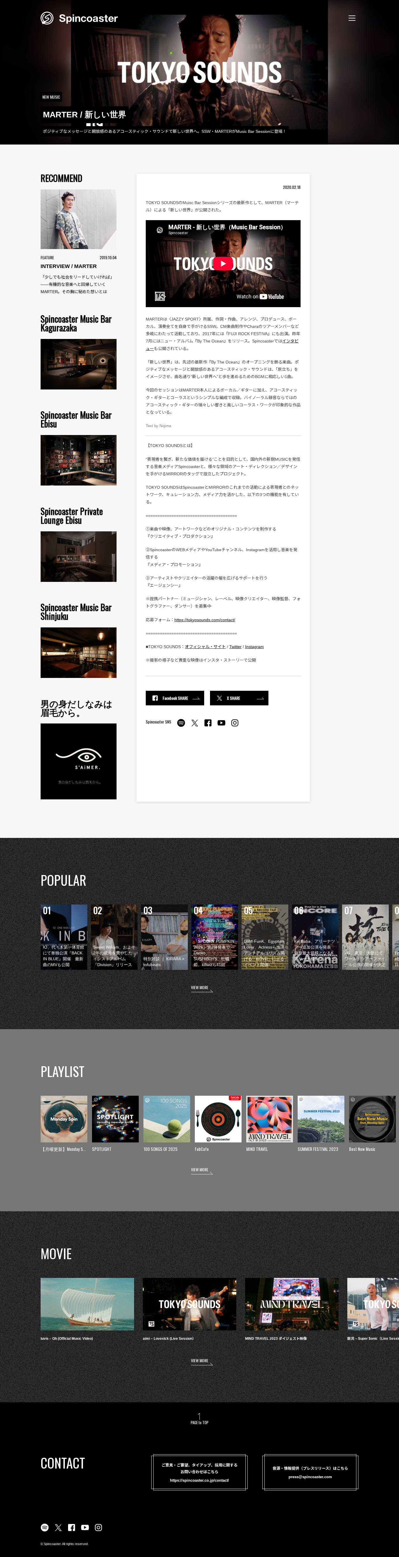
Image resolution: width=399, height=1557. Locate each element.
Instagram (254, 646)
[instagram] (235, 726)
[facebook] (208, 726)
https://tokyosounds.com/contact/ (204, 619)
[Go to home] (79, 17)
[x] (194, 726)
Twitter (235, 646)
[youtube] (221, 726)
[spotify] (181, 726)
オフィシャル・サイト (205, 646)
